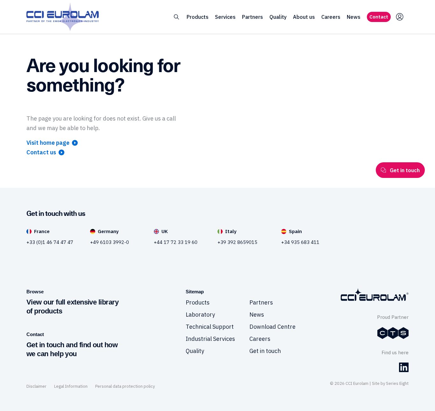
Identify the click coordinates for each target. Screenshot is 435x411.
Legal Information (71, 386)
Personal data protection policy (125, 386)
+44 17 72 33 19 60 (175, 242)
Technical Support (210, 326)
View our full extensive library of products (72, 306)
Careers (330, 17)
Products (198, 17)
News (353, 17)
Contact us (41, 152)
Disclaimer (36, 386)
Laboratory (200, 314)
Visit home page (47, 142)
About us (304, 17)
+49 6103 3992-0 (109, 242)
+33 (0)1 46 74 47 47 (49, 242)
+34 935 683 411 (300, 242)
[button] (176, 17)
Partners (252, 17)
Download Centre (272, 326)
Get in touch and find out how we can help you (72, 349)
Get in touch (265, 351)
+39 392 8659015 (237, 242)
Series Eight (397, 383)
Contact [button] (378, 17)
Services (225, 17)
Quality (278, 17)
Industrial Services (210, 338)
